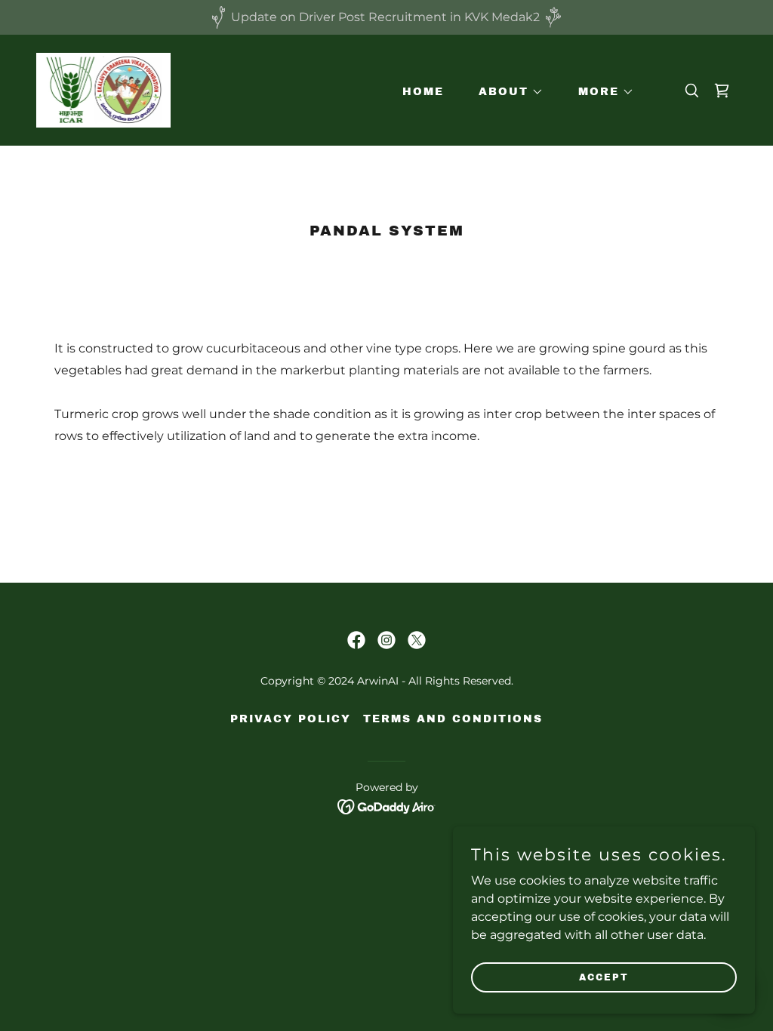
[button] (506, 92)
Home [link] (423, 91)
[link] (103, 89)
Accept (604, 976)
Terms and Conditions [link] (453, 719)
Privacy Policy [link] (290, 719)
